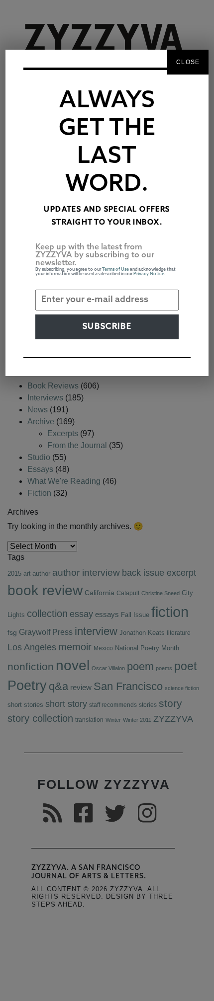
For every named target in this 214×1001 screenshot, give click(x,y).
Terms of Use (115, 269)
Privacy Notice (148, 274)
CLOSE (188, 62)
